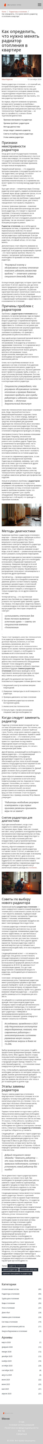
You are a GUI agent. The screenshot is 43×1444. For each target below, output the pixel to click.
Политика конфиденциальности (21, 1427)
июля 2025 (21, 1380)
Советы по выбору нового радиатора (18, 134)
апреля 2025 (21, 1393)
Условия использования (21, 1424)
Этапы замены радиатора (13, 137)
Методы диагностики (11, 127)
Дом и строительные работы (21, 1326)
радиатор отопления (17, 1266)
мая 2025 (21, 1389)
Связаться (21, 1433)
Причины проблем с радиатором (16, 123)
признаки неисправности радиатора (17, 1273)
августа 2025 (21, 1375)
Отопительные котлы (21, 1289)
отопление (32, 867)
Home (4, 11)
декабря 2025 (21, 1356)
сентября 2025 (21, 1370)
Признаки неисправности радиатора (17, 120)
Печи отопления (21, 1308)
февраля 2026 (21, 1347)
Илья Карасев (7, 79)
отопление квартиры (29, 1270)
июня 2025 (21, 1384)
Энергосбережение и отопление (21, 1331)
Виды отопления (21, 1303)
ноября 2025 (21, 1361)
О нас (21, 1421)
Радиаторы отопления (18, 11)
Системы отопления (21, 1322)
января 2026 (21, 1352)
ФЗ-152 (21, 1430)
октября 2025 (21, 1366)
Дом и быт (21, 1312)
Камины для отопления (21, 1317)
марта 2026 (21, 1342)
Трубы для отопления (21, 1298)
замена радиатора (10, 1270)
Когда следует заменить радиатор (17, 130)
